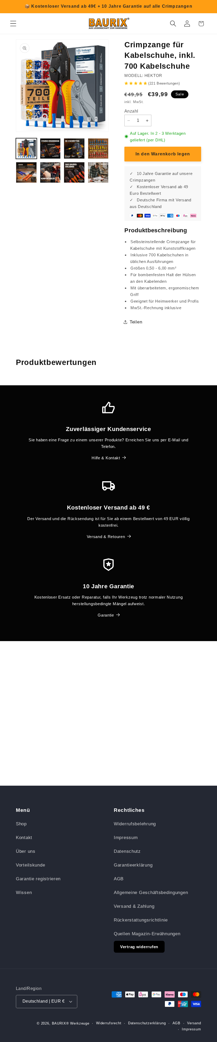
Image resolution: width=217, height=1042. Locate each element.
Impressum (126, 837)
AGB (119, 878)
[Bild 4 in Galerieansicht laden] (98, 148)
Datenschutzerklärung (147, 1023)
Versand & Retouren (106, 536)
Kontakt (24, 837)
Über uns (25, 851)
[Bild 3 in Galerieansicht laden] (74, 148)
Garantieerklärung (133, 865)
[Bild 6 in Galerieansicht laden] (50, 172)
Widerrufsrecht (108, 1023)
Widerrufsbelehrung (135, 823)
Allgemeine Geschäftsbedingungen (151, 892)
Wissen (24, 892)
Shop (21, 823)
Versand (194, 1023)
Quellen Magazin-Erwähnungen (147, 933)
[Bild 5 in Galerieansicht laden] (26, 172)
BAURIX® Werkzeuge (70, 1023)
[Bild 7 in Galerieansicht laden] (74, 172)
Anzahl (131, 111)
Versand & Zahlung (134, 906)
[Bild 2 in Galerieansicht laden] (50, 148)
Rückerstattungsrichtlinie (141, 920)
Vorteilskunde (30, 865)
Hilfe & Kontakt (106, 458)
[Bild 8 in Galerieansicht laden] (98, 172)
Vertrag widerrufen (139, 946)
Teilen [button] (136, 322)
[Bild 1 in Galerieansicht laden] (26, 148)
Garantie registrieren (38, 878)
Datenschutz (127, 851)
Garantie (106, 615)
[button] (13, 24)
